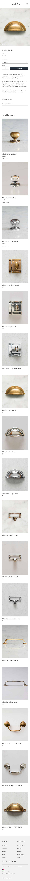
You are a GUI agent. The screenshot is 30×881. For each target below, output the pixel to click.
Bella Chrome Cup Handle (10, 493)
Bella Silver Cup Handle (9, 452)
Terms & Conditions (17, 866)
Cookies (3, 866)
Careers (4, 857)
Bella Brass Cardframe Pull (10, 535)
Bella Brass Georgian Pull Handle (12, 744)
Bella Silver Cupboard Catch (10, 327)
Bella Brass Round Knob (9, 154)
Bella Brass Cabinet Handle (10, 660)
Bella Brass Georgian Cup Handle (12, 827)
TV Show (4, 848)
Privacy (9, 866)
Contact (19, 857)
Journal (4, 851)
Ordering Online (21, 845)
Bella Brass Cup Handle (9, 410)
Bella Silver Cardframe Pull (10, 577)
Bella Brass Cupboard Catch (10, 285)
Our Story (4, 845)
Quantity (3, 65)
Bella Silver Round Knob (9, 198)
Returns (19, 851)
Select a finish (4, 59)
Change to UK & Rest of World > (8, 873)
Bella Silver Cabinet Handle (10, 702)
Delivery (19, 848)
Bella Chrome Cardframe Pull (11, 619)
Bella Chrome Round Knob (10, 241)
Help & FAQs (20, 854)
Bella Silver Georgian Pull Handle (12, 785)
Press (3, 854)
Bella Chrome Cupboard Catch (11, 368)
